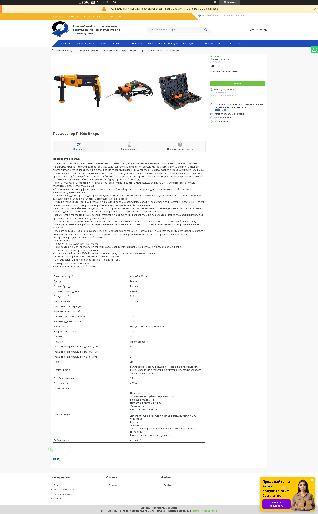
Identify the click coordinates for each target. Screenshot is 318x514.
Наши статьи (120, 43)
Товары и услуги (85, 43)
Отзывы (113, 485)
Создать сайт (103, 2)
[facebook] (54, 459)
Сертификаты (191, 43)
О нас (150, 43)
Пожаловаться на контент (204, 510)
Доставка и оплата (214, 43)
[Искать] (205, 30)
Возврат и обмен (63, 493)
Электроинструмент (88, 50)
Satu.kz (174, 507)
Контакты (235, 43)
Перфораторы (110, 50)
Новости (137, 43)
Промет (103, 43)
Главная (66, 43)
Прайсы (168, 485)
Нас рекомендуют (168, 43)
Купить (238, 83)
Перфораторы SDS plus (133, 50)
